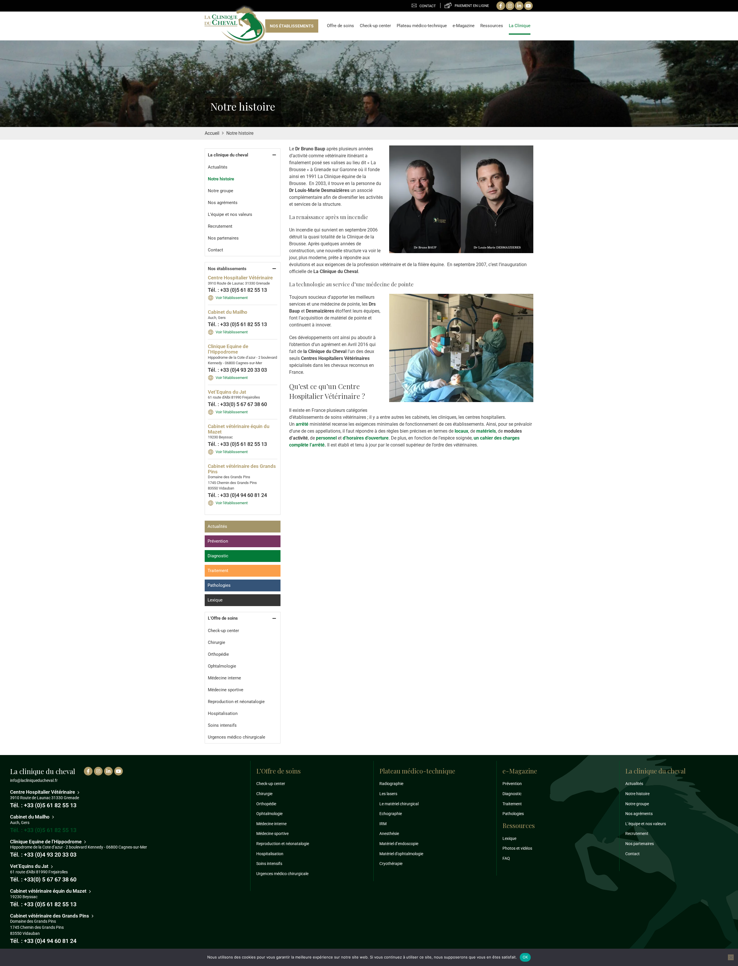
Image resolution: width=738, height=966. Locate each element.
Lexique (215, 600)
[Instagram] (510, 5)
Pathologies (219, 585)
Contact (427, 6)
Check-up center (375, 26)
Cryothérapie (390, 863)
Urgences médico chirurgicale (236, 737)
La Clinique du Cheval (235, 25)
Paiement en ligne (472, 5)
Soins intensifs (222, 725)
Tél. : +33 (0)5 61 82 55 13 (237, 290)
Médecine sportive (225, 689)
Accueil (212, 133)
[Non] (731, 957)
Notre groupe (220, 190)
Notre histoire (221, 179)
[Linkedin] (519, 5)
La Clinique (519, 26)
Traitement (218, 570)
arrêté (302, 424)
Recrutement (220, 226)
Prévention (218, 541)
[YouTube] (528, 5)
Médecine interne (224, 678)
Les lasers (388, 793)
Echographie (390, 813)
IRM (383, 823)
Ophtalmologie (222, 666)
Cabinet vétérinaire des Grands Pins (242, 468)
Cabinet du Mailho (227, 312)
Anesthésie (389, 833)
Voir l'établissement (232, 298)
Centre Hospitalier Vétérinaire (240, 278)
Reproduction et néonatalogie (236, 701)
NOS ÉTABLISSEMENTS (292, 26)
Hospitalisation (223, 713)
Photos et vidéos (517, 848)
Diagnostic (218, 555)
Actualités (217, 167)
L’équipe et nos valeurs (230, 214)
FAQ (506, 858)
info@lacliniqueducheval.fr (34, 780)
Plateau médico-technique (422, 26)
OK (525, 957)
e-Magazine (464, 26)
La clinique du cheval (228, 155)
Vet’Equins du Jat (227, 392)
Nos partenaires (223, 238)
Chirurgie (216, 642)
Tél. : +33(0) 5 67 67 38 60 (237, 404)
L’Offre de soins (223, 618)
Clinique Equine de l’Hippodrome (228, 349)
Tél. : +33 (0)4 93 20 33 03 (237, 370)
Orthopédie (218, 654)
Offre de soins (340, 26)
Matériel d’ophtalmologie (401, 853)
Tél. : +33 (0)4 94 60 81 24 (237, 495)
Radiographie (391, 783)
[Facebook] (500, 5)
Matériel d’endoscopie (398, 843)
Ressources (491, 26)
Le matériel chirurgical (399, 803)
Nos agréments (223, 202)
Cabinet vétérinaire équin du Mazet (238, 429)
